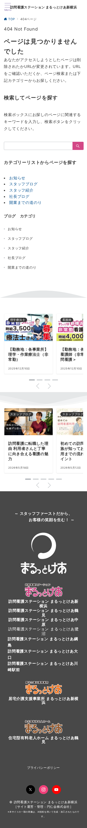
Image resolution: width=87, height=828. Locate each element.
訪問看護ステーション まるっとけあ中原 (43, 622)
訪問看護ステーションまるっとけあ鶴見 (43, 612)
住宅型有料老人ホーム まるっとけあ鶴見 (43, 739)
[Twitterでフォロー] (30, 789)
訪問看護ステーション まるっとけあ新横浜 (43, 7)
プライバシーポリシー (43, 768)
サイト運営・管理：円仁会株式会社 (43, 807)
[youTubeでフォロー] (56, 789)
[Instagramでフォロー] (43, 789)
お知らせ (17, 177)
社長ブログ (19, 196)
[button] (37, 386)
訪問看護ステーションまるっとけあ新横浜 (43, 603)
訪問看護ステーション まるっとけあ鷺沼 (43, 631)
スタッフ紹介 (21, 190)
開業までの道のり (25, 202)
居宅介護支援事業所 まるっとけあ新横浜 (43, 700)
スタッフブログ (23, 183)
